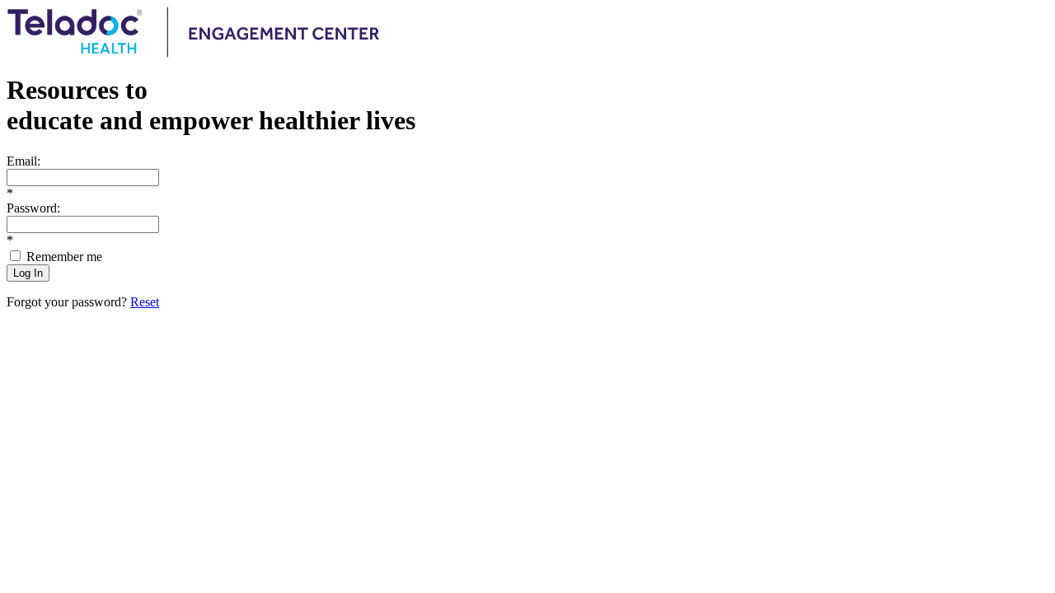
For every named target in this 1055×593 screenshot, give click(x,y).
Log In (28, 273)
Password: (33, 208)
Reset (144, 302)
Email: (23, 161)
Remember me (64, 257)
